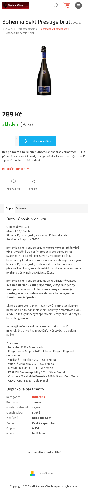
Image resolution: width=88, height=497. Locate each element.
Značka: (20, 33)
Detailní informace (13, 169)
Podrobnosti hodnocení (54, 29)
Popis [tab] (9, 208)
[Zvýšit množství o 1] (17, 138)
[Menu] (78, 5)
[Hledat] (56, 5)
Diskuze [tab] (21, 208)
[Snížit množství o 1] (17, 143)
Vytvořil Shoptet (48, 474)
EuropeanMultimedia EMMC (44, 452)
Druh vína (38, 397)
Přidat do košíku (40, 141)
